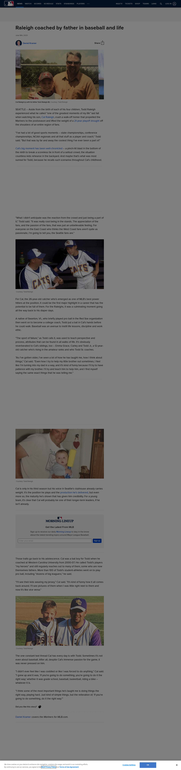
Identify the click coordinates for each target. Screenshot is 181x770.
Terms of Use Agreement (69, 767)
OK (148, 765)
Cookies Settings (129, 765)
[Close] (177, 765)
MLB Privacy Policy (48, 767)
